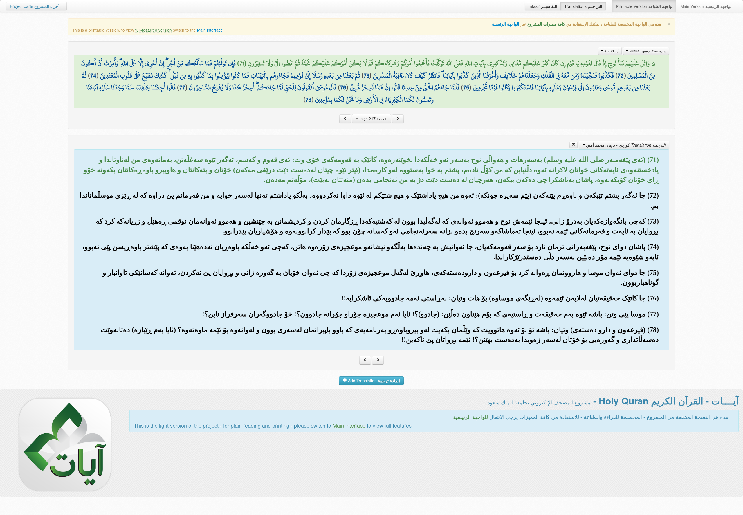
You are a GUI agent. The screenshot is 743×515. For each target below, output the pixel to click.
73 (366, 75)
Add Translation (373, 380)
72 (621, 75)
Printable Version (644, 6)
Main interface (210, 30)
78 (308, 99)
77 (182, 87)
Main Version (707, 6)
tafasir (543, 6)
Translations (583, 6)
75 (466, 87)
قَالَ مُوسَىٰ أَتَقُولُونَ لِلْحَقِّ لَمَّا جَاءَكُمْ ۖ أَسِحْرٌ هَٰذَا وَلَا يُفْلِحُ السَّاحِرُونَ (262, 87)
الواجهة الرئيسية (505, 24)
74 (93, 75)
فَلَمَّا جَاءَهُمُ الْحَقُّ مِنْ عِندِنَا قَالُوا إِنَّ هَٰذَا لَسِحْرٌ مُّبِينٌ (404, 87)
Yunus (647, 50)
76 (343, 87)
